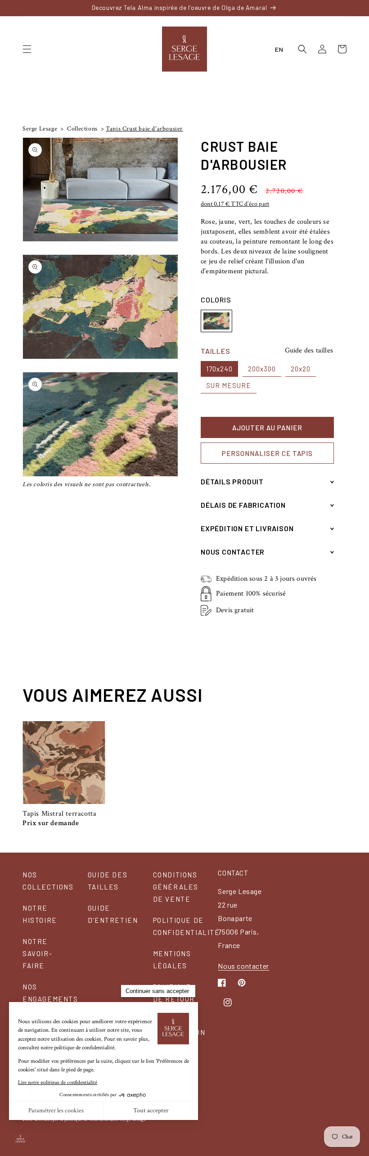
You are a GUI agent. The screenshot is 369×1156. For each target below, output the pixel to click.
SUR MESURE (228, 385)
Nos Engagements (50, 993)
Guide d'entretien (113, 914)
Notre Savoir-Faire (37, 953)
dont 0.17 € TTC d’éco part (235, 204)
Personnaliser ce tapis (267, 453)
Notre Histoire (39, 914)
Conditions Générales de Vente (175, 887)
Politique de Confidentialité (186, 926)
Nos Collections (48, 881)
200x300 (262, 369)
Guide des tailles (309, 350)
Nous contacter (243, 966)
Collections (82, 129)
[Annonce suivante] (343, 7)
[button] (27, 49)
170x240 (219, 369)
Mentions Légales (172, 959)
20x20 (300, 369)
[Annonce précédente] (25, 7)
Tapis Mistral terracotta (59, 814)
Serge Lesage (39, 129)
